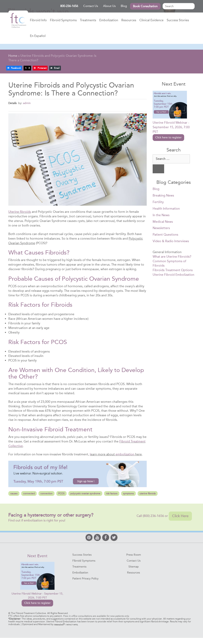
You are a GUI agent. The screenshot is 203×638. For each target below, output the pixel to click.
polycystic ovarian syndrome (85, 493)
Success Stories (178, 20)
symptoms (128, 493)
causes (13, 493)
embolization (125, 454)
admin (27, 103)
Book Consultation (145, 6)
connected (29, 493)
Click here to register (168, 137)
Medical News (163, 222)
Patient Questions (165, 234)
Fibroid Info (38, 20)
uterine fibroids (148, 493)
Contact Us (90, 6)
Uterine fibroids (19, 212)
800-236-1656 (69, 6)
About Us (109, 6)
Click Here (180, 516)
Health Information (166, 208)
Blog (124, 6)
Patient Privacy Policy (85, 578)
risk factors (111, 493)
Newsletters (161, 228)
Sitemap (133, 566)
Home (18, 20)
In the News (161, 215)
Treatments (88, 20)
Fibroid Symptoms (63, 20)
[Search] (158, 168)
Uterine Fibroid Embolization (173, 275)
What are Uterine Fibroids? (172, 256)
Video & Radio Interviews (171, 241)
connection (46, 493)
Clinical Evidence (151, 20)
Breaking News (163, 195)
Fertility (158, 202)
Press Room (133, 554)
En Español (38, 36)
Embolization (108, 20)
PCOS (61, 493)
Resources (128, 20)
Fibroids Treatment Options (173, 270)
